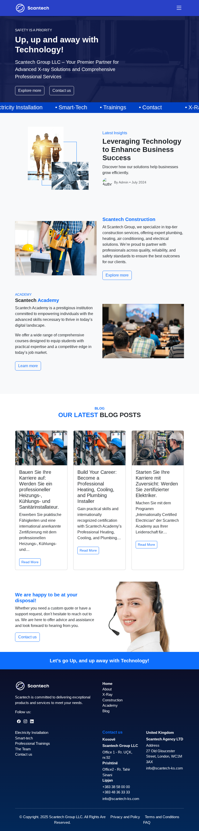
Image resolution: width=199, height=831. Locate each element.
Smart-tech (24, 738)
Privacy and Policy (125, 817)
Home (107, 683)
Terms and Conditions (162, 817)
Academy (110, 705)
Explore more (29, 90)
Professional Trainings (32, 743)
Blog (105, 711)
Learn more (28, 366)
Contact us (61, 90)
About (107, 689)
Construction (112, 700)
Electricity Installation (31, 732)
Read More (30, 562)
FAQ (146, 822)
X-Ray (107, 694)
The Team (23, 749)
